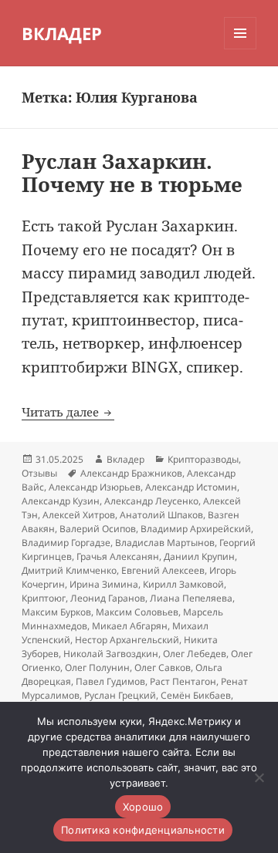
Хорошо (143, 807)
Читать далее (68, 412)
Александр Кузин (61, 500)
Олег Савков (162, 667)
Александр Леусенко (151, 500)
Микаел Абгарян (130, 625)
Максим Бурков (56, 612)
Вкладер (125, 459)
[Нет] (258, 777)
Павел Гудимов (110, 681)
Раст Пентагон (183, 681)
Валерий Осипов (97, 528)
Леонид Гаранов (107, 598)
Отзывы (39, 473)
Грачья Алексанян (117, 556)
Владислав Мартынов (165, 542)
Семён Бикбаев (196, 695)
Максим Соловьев (137, 612)
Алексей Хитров (78, 514)
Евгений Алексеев (163, 570)
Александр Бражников (131, 473)
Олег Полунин (97, 667)
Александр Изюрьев (95, 487)
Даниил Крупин (199, 556)
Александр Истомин (191, 487)
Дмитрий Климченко (69, 570)
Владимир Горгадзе (66, 542)
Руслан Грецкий (120, 695)
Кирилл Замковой (183, 584)
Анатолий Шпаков (161, 514)
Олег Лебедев (194, 653)
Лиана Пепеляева (191, 598)
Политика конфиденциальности (143, 830)
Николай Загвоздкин (110, 653)
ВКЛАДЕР (62, 33)
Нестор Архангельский (127, 639)
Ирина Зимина (104, 584)
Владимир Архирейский (196, 528)
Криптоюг (44, 598)
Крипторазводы (203, 459)
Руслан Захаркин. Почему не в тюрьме (132, 172)
